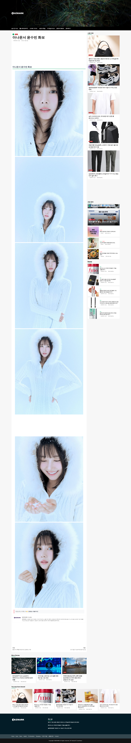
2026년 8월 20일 (49, 679)
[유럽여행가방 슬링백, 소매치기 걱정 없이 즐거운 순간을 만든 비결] (104, 132)
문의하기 (68, 28)
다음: (78, 648)
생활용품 (79, 701)
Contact (57, 736)
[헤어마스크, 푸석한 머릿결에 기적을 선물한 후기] (93, 269)
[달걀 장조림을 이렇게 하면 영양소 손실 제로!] (93, 254)
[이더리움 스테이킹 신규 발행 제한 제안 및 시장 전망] (49, 666)
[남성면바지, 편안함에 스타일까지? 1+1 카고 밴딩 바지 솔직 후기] (104, 161)
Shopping (38, 736)
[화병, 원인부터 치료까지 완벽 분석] (93, 232)
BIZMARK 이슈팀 (17, 40)
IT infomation (31, 736)
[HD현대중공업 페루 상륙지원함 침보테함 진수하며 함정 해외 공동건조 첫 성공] (74, 666)
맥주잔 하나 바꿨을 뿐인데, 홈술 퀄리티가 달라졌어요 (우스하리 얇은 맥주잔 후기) (86, 706)
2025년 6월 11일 (107, 233)
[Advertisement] (83, 13)
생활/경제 (51, 736)
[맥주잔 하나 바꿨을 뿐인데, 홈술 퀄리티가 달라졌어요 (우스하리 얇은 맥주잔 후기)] (87, 696)
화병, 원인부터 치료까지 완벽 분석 (108, 231)
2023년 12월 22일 (24, 40)
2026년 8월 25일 (111, 304)
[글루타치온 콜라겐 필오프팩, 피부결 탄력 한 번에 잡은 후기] (93, 314)
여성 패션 (90, 55)
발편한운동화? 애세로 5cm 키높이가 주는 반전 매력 (60, 728)
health (90, 219)
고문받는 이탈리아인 (33, 611)
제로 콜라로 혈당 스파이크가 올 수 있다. (103, 222)
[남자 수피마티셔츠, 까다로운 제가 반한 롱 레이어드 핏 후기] (104, 103)
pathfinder (102, 256)
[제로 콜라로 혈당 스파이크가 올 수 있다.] (104, 214)
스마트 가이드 (33, 28)
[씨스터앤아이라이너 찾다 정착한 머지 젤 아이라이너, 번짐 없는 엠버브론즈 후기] (93, 302)
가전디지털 (44, 736)
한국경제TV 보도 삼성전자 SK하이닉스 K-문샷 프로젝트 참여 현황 (22, 678)
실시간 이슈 (14, 28)
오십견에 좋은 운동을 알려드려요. (107, 242)
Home (12, 736)
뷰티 (100, 266)
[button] (119, 28)
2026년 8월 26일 (99, 148)
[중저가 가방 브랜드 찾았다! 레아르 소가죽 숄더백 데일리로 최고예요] (104, 46)
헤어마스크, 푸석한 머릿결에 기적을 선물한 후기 (59, 725)
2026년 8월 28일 (99, 62)
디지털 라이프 (51, 28)
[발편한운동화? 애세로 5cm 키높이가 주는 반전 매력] (104, 75)
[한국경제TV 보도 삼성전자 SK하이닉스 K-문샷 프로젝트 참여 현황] (23, 666)
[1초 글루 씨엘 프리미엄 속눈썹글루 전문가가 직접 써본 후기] (93, 280)
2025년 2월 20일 (107, 244)
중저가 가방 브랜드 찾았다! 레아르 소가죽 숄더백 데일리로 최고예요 (63, 722)
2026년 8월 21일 (23, 681)
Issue (16, 34)
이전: (21, 648)
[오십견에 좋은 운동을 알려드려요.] (93, 243)
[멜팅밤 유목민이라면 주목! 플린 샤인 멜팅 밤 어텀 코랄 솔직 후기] (93, 291)
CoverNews (79, 740)
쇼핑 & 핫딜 (42, 28)
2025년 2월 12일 (108, 256)
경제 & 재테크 (60, 28)
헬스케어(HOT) (24, 28)
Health (25, 736)
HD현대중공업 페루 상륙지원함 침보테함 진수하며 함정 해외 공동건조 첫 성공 (72, 678)
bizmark (91, 223)
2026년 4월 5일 (96, 223)
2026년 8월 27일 (99, 120)
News (20, 736)
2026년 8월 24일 (99, 177)
